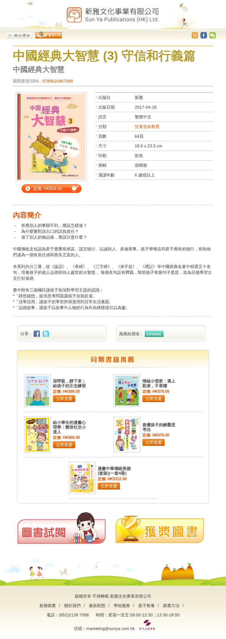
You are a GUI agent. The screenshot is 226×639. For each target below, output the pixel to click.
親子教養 (146, 605)
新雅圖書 (47, 605)
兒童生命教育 (147, 126)
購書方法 (171, 605)
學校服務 (122, 605)
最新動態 (97, 605)
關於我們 (72, 605)
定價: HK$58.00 (47, 188)
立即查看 (64, 398)
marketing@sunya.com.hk (110, 628)
